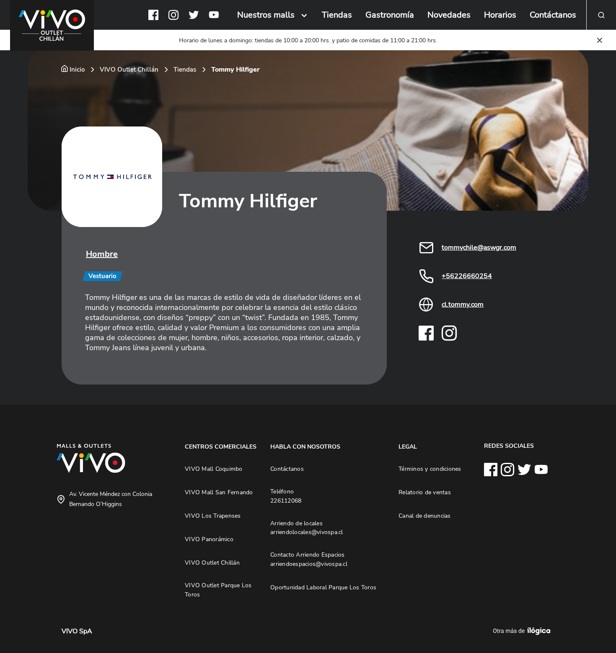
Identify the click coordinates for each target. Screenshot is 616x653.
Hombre (102, 254)
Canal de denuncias (425, 515)
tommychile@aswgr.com (479, 247)
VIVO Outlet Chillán (129, 69)
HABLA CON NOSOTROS (305, 446)
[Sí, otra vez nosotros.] (523, 631)
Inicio (77, 69)
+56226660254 (467, 276)
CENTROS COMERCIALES (220, 446)
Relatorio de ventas (425, 492)
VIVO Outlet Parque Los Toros (218, 590)
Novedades (449, 15)
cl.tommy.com (463, 304)
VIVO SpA (77, 631)
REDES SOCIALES (509, 445)
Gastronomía (389, 15)
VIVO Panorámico (209, 539)
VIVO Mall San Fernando (219, 492)
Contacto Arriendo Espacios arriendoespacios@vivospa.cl (308, 559)
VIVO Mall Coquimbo (214, 469)
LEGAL (408, 446)
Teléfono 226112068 (285, 496)
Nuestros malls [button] (266, 15)
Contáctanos (553, 15)
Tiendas (337, 15)
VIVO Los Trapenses (213, 515)
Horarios (500, 15)
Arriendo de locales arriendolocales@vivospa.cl (306, 528)
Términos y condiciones (430, 469)
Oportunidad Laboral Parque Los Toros (323, 587)
